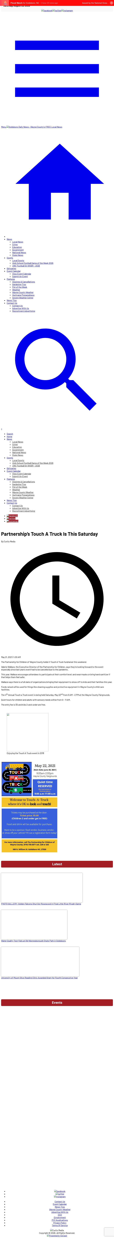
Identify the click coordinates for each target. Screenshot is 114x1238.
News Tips (12, 300)
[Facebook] (12, 515)
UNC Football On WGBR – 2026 (26, 265)
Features (11, 279)
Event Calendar (14, 271)
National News (19, 252)
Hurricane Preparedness (23, 295)
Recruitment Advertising (23, 311)
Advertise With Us (20, 308)
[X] (11, 518)
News (9, 239)
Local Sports (18, 260)
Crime (15, 244)
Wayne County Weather (23, 292)
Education (17, 247)
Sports (10, 257)
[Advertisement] (57, 1015)
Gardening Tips (19, 284)
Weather (16, 289)
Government (18, 249)
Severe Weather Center (22, 297)
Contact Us (12, 303)
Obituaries (11, 268)
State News (17, 255)
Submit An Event (20, 276)
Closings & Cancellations (23, 281)
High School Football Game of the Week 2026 (32, 263)
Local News (17, 241)
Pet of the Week (19, 287)
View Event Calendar (21, 273)
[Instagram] (12, 521)
